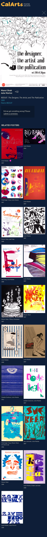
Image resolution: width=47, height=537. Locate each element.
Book (42, 6)
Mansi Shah (6, 90)
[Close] (44, 14)
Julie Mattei (6, 93)
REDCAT (6, 103)
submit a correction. (11, 114)
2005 (3, 100)
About (42, 4)
